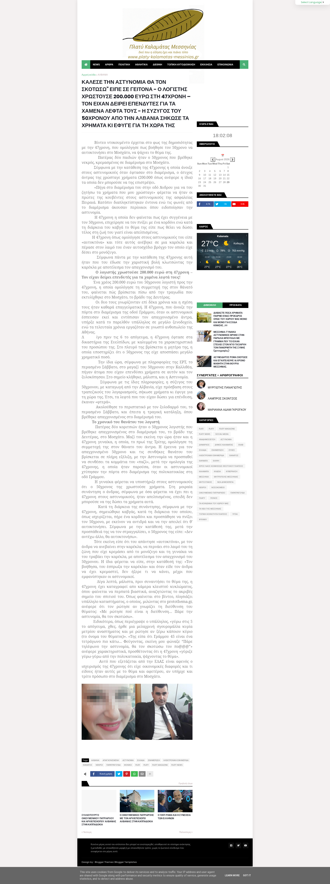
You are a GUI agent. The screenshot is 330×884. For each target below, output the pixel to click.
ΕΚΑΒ (240, 444)
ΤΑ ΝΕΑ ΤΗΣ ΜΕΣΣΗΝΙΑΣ (210, 508)
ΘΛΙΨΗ (216, 460)
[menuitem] (86, 64)
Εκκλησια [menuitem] (206, 64)
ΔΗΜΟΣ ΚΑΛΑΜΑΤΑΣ (224, 444)
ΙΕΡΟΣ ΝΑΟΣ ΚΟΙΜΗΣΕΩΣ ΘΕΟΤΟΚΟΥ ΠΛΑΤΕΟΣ (221, 466)
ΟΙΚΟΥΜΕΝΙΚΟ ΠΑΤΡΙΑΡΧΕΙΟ (212, 492)
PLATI (137, 765)
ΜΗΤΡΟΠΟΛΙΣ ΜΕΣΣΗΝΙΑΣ (226, 476)
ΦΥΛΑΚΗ (203, 519)
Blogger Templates (126, 862)
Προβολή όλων (185, 783)
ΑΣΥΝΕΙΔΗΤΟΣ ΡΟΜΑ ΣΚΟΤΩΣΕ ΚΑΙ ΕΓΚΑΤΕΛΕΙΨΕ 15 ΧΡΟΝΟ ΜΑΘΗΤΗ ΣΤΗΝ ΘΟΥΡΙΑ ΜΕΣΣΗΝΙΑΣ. (230, 362)
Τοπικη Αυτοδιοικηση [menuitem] (181, 64)
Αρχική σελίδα (89, 74)
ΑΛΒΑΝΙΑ (103, 74)
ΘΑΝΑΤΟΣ (87, 765)
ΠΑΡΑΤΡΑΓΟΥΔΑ (113, 765)
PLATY (146, 765)
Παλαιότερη (185, 832)
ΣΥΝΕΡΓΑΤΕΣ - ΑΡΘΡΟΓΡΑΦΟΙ (220, 375)
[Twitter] (119, 774)
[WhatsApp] (134, 774)
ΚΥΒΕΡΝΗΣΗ (231, 471)
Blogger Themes (104, 862)
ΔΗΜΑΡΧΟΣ (204, 444)
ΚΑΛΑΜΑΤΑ (204, 471)
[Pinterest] (126, 774)
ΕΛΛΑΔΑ (140, 760)
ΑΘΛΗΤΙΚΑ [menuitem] (141, 64)
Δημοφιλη (210, 305)
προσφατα (235, 305)
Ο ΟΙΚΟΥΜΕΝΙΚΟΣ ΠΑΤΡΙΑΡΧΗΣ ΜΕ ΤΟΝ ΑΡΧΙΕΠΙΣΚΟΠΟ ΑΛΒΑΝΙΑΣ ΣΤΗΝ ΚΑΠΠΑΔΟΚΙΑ (137, 818)
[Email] (142, 774)
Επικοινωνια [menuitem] (225, 64)
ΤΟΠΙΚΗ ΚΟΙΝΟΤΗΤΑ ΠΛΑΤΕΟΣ (213, 514)
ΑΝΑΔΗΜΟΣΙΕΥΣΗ (207, 439)
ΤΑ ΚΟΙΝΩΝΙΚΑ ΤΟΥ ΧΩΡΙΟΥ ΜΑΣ (214, 503)
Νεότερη (87, 832)
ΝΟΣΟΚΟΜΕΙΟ (218, 487)
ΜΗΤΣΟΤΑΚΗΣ (205, 482)
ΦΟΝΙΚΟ (128, 765)
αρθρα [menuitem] (109, 64)
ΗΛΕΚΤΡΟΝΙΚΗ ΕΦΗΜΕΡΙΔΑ (175, 760)
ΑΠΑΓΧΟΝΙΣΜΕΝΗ (111, 760)
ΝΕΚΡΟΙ (99, 765)
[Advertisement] (222, 94)
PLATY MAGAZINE (160, 765)
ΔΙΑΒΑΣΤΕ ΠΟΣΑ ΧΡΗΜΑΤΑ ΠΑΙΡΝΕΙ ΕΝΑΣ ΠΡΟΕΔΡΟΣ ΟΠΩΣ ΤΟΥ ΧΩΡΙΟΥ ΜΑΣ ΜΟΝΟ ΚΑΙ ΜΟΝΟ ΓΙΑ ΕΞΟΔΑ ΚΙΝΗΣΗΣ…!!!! (230, 319)
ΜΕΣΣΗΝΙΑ (204, 476)
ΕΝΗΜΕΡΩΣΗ (154, 760)
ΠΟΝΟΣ (213, 498)
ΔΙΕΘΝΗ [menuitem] (157, 64)
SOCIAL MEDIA (221, 434)
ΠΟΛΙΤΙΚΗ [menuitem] (124, 64)
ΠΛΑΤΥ (202, 498)
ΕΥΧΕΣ (232, 450)
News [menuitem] (96, 64)
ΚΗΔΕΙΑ (217, 471)
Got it (247, 875)
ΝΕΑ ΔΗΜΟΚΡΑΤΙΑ (225, 482)
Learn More (232, 875)
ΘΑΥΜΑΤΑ (203, 460)
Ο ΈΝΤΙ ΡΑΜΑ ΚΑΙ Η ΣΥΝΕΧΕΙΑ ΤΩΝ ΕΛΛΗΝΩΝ (174, 817)
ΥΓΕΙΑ (235, 514)
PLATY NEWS (176, 765)
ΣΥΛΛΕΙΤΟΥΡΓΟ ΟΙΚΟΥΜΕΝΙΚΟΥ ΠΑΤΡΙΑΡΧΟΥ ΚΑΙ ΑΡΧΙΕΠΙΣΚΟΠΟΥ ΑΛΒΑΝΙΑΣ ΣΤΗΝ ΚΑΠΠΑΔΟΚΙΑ (99, 820)
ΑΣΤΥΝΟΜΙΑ (128, 760)
